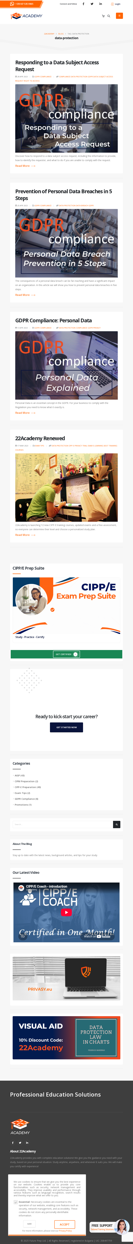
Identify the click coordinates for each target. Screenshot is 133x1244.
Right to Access (32, 81)
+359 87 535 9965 (24, 3)
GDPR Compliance (43, 76)
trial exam (87, 445)
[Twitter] (20, 1142)
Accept (65, 1224)
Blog (61, 33)
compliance (64, 76)
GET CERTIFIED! (64, 654)
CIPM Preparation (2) (26, 781)
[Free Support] (109, 1225)
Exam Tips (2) (22, 793)
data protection (79, 76)
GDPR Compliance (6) (26, 798)
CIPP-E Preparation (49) (28, 787)
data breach (82, 205)
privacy (97, 328)
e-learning (98, 445)
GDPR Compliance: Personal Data (53, 320)
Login (117, 4)
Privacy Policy (65, 1230)
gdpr (90, 76)
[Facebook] (12, 1142)
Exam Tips (39, 445)
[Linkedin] (27, 1142)
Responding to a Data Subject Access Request (57, 66)
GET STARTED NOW (66, 727)
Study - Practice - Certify (29, 637)
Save (29, 1224)
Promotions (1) (23, 804)
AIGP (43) (19, 775)
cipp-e (71, 445)
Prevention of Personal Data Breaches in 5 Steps (63, 195)
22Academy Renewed (40, 438)
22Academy (49, 33)
